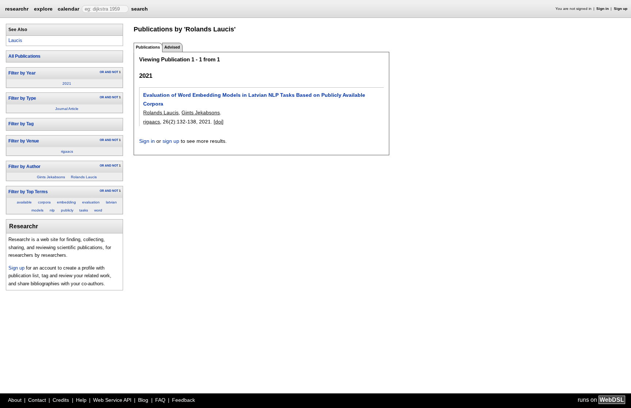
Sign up (620, 9)
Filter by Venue (23, 141)
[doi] (218, 122)
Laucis (15, 40)
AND (108, 72)
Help (81, 400)
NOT (115, 72)
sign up (170, 141)
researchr (16, 8)
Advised (172, 47)
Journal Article (67, 109)
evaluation (91, 202)
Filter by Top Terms (28, 192)
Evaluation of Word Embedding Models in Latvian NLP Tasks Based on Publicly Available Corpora (254, 99)
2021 (66, 83)
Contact (37, 400)
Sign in (602, 9)
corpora (44, 202)
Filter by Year (22, 73)
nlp (52, 210)
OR (102, 72)
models (37, 210)
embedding (66, 202)
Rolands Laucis (84, 177)
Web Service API (112, 400)
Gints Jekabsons (51, 177)
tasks (83, 210)
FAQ (160, 400)
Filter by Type (22, 98)
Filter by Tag (21, 124)
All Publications (24, 56)
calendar (68, 9)
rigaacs (67, 151)
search (139, 9)
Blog (143, 400)
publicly (67, 210)
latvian (111, 202)
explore (43, 9)
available (24, 202)
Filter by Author (24, 166)
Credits (61, 400)
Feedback (183, 400)
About (15, 400)
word (98, 210)
